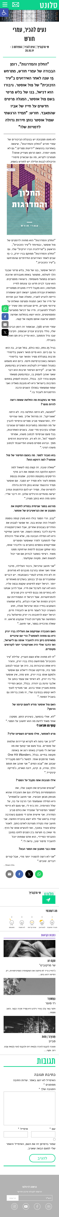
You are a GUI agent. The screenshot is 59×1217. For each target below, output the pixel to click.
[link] (4, 12)
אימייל (23, 1129)
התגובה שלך (47, 1089)
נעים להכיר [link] (29, 47)
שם (52, 1129)
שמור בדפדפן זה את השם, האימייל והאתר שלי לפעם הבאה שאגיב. (31, 1146)
